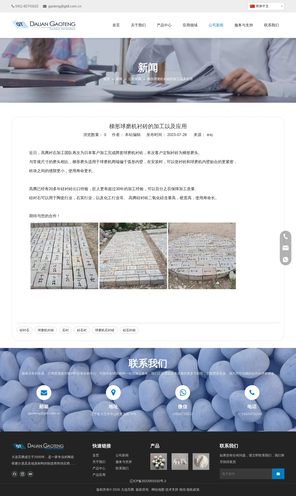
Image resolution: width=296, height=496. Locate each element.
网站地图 (157, 489)
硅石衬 (82, 330)
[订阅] (278, 473)
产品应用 (98, 475)
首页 (95, 455)
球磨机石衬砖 (104, 330)
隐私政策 (193, 489)
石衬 (65, 330)
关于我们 (98, 462)
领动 (182, 489)
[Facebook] (14, 474)
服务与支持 (124, 462)
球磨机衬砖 (46, 330)
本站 (210, 135)
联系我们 (122, 468)
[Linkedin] (22, 474)
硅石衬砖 (129, 330)
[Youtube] (30, 474)
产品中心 (98, 468)
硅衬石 (24, 330)
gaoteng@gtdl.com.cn (64, 6)
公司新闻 (122, 455)
